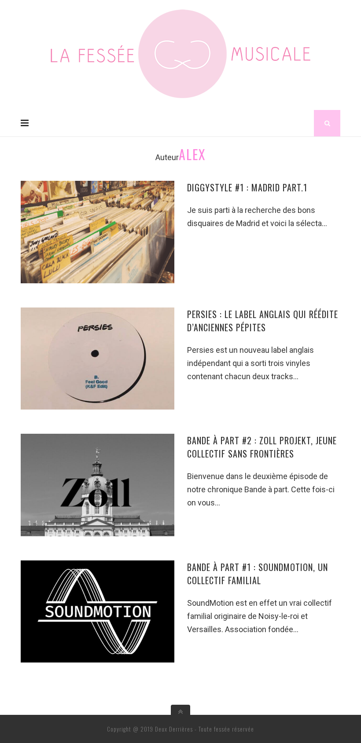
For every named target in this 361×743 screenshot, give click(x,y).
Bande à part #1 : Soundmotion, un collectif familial (257, 573)
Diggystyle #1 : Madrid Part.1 (247, 187)
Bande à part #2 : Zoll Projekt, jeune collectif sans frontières (262, 447)
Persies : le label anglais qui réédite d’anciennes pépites (262, 320)
